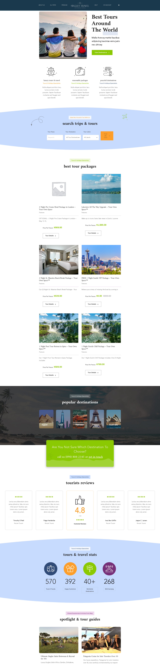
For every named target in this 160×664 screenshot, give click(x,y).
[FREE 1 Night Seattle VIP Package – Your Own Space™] (101, 246)
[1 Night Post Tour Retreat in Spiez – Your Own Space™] (58, 314)
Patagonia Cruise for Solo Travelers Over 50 (100, 656)
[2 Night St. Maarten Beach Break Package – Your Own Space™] (58, 246)
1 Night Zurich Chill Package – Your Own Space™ (98, 348)
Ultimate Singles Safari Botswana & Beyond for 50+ (58, 658)
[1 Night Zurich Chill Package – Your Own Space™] (101, 314)
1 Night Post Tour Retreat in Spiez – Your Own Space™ (58, 348)
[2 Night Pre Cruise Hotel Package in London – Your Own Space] (58, 175)
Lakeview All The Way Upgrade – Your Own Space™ (99, 208)
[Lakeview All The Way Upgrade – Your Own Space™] (101, 175)
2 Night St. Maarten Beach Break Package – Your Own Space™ (58, 279)
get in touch (96, 457)
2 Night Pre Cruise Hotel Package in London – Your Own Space (57, 208)
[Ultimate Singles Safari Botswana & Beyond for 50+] (58, 628)
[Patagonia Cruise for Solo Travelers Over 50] (101, 628)
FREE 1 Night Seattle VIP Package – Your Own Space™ (100, 279)
